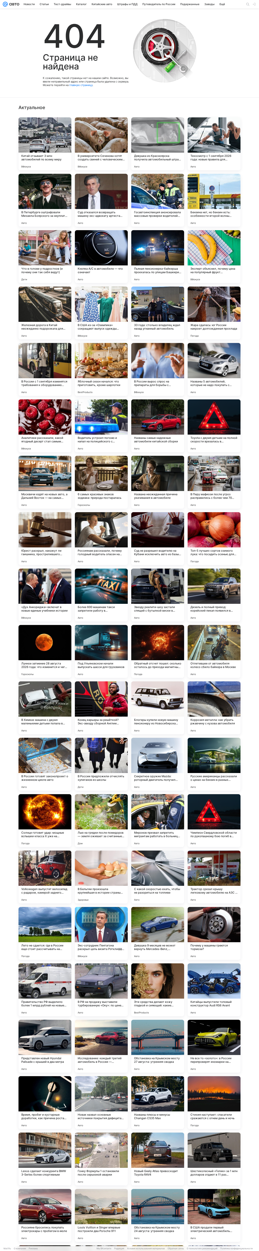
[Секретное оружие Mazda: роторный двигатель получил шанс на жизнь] (157, 764)
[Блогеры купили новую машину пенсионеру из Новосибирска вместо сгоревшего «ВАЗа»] (157, 707)
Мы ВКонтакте (104, 1248)
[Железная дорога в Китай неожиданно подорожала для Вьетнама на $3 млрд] (44, 313)
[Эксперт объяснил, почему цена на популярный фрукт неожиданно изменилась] (214, 256)
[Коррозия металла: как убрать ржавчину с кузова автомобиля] (214, 707)
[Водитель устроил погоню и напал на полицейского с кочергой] (101, 425)
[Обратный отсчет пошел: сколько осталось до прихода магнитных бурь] (157, 651)
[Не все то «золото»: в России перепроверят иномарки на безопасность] (214, 1046)
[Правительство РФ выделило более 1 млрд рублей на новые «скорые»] (44, 989)
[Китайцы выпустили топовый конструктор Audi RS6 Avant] (214, 989)
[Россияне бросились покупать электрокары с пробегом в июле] (44, 1215)
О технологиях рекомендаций (202, 1248)
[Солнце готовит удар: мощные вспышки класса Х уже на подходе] (44, 820)
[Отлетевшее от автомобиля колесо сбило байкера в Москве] (214, 651)
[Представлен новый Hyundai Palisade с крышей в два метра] (44, 1046)
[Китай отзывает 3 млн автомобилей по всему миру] (44, 143)
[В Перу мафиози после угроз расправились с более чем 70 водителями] (214, 482)
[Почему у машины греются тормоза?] (214, 933)
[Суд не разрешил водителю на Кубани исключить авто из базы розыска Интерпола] (157, 538)
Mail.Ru (7, 1248)
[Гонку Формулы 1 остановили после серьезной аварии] (101, 1159)
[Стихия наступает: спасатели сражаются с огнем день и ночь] (214, 1102)
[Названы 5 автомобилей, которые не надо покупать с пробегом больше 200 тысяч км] (214, 369)
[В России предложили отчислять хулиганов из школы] (101, 764)
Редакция (119, 1248)
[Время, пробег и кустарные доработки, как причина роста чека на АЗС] (44, 1102)
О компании (20, 1248)
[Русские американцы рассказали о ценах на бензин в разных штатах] (214, 764)
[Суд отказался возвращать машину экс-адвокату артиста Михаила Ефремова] (101, 200)
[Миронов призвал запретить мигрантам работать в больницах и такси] (157, 820)
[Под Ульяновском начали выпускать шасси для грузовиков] (101, 651)
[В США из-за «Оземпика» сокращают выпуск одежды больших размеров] (101, 313)
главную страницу (80, 85)
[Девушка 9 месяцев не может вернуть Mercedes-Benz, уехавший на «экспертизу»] (157, 933)
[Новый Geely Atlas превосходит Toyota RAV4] (157, 1159)
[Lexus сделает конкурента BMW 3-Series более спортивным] (44, 1159)
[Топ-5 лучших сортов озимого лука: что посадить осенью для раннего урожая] (214, 538)
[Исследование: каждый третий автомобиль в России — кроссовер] (101, 1046)
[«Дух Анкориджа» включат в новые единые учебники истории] (44, 595)
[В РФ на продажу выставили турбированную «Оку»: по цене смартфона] (101, 989)
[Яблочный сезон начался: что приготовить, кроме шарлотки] (101, 369)
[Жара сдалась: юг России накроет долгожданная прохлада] (214, 313)
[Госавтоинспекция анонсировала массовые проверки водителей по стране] (157, 200)
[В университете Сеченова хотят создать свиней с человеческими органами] (101, 143)
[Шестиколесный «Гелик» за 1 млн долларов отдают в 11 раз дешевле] (214, 1159)
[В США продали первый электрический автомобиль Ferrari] (214, 1215)
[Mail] (5, 4)
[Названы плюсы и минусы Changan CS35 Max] (157, 1102)
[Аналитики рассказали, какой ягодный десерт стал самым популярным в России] (44, 425)
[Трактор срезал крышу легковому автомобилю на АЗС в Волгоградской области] (214, 877)
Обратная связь (176, 1248)
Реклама (33, 1248)
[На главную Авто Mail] (13, 4)
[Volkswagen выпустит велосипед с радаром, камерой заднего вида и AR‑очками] (44, 877)
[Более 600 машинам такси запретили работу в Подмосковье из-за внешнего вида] (101, 595)
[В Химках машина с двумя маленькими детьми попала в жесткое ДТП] (44, 707)
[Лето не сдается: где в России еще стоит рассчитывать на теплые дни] (44, 933)
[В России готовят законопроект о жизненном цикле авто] (44, 764)
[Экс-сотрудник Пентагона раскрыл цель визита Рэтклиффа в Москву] (101, 933)
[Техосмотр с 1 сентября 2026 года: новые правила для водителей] (214, 143)
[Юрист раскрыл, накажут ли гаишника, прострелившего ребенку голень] (44, 538)
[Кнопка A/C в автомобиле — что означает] (101, 256)
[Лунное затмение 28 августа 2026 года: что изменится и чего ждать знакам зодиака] (44, 651)
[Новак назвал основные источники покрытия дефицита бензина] (101, 1102)
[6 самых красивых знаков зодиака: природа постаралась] (101, 482)
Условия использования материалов (146, 1248)
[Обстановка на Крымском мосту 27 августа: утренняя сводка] (157, 1046)
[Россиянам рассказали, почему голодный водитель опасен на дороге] (101, 538)
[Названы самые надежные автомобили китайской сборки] (157, 425)
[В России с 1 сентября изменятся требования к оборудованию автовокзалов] (44, 369)
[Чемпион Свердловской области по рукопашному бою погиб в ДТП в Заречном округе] (214, 820)
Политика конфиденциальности (236, 1248)
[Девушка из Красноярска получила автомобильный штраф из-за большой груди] (157, 143)
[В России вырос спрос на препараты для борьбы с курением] (157, 369)
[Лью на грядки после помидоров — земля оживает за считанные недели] (101, 820)
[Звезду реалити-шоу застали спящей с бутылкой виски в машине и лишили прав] (157, 595)
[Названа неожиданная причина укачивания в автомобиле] (157, 482)
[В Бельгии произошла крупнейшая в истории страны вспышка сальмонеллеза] (101, 877)
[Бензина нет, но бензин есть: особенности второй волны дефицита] (214, 200)
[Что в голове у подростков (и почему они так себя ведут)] (44, 256)
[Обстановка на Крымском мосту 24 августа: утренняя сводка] (157, 1215)
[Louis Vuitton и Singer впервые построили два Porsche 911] (101, 1215)
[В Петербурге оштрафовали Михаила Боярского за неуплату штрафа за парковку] (44, 200)
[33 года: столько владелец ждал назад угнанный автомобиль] (157, 313)
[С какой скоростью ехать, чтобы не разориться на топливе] (157, 877)
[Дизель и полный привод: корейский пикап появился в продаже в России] (214, 595)
